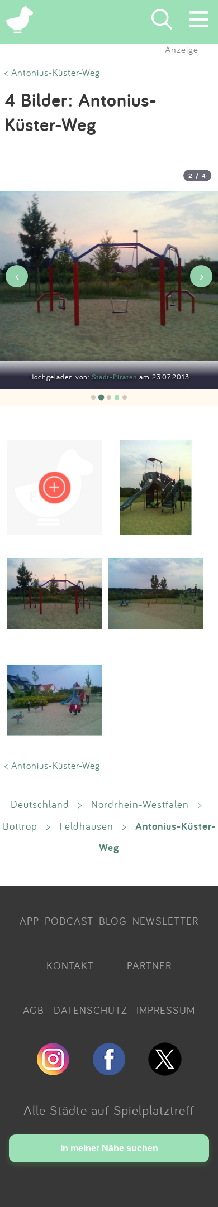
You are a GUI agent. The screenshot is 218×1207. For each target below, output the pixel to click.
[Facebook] (109, 1070)
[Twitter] (165, 1070)
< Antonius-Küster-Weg (52, 72)
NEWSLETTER (165, 920)
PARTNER (149, 965)
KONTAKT (70, 965)
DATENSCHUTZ (90, 1010)
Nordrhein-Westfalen (140, 804)
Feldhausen (86, 826)
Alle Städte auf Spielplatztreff (109, 1110)
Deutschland (40, 804)
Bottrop (20, 826)
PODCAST (69, 920)
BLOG (113, 920)
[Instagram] (53, 1070)
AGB (33, 1010)
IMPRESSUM (165, 1010)
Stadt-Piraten (115, 377)
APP (29, 920)
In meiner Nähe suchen (109, 1148)
